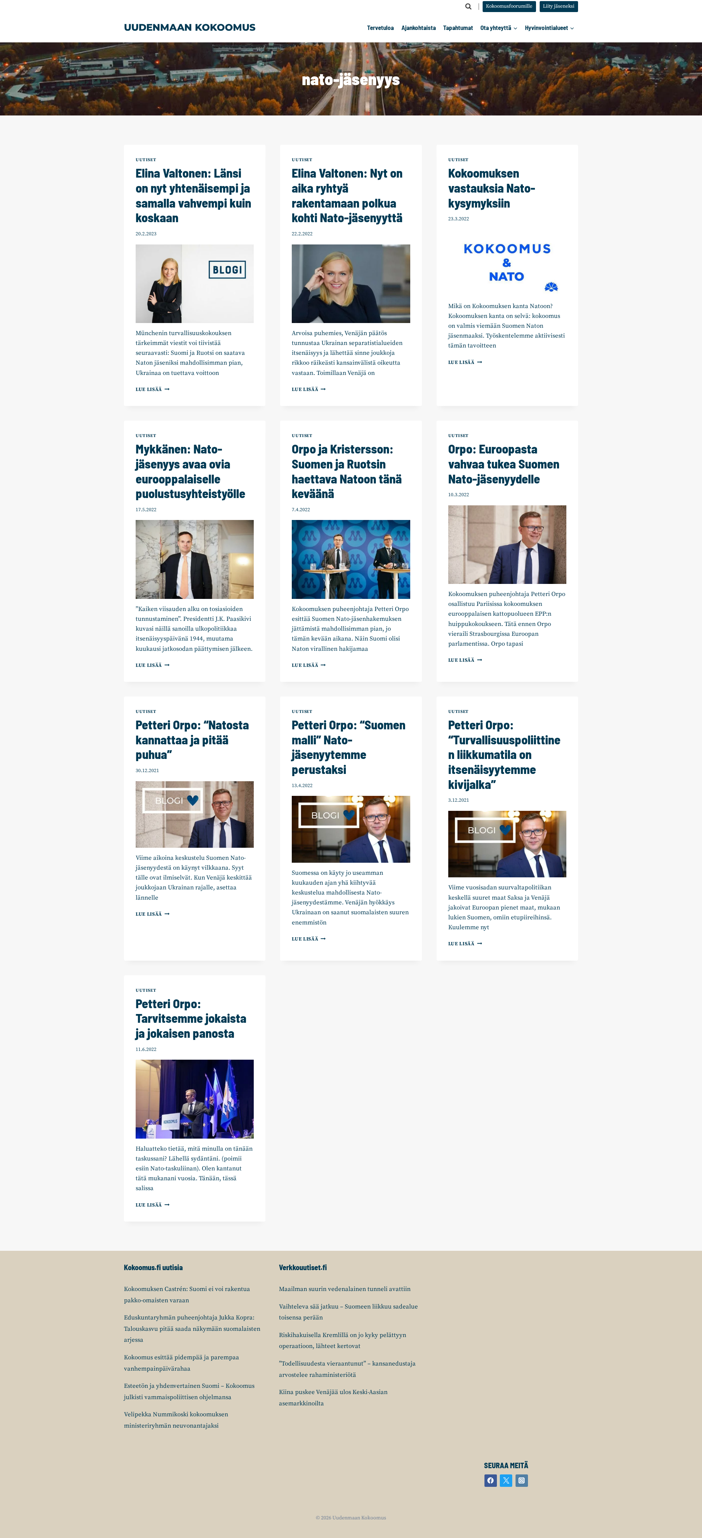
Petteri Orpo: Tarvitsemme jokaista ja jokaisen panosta (191, 1018)
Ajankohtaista (418, 27)
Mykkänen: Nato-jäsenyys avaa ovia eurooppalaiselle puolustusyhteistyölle (190, 471)
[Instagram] (522, 1480)
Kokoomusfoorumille (509, 6)
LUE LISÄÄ (153, 390)
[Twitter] (506, 1480)
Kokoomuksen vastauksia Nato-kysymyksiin (491, 187)
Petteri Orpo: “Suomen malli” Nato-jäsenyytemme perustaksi (348, 746)
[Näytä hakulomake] (468, 6)
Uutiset (146, 160)
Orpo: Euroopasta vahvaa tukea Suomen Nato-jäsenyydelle (503, 463)
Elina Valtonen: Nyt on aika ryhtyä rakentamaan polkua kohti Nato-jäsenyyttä (347, 195)
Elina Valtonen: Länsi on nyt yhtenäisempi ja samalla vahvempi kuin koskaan (193, 195)
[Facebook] (490, 1480)
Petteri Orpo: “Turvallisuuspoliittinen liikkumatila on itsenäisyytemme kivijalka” (504, 754)
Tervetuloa (380, 27)
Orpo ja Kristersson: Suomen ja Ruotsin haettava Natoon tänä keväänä (347, 471)
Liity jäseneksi (558, 6)
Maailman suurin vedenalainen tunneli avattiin (345, 1289)
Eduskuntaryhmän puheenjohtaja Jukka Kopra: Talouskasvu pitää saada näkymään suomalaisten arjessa (192, 1329)
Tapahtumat (458, 27)
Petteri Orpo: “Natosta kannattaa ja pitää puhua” (192, 739)
